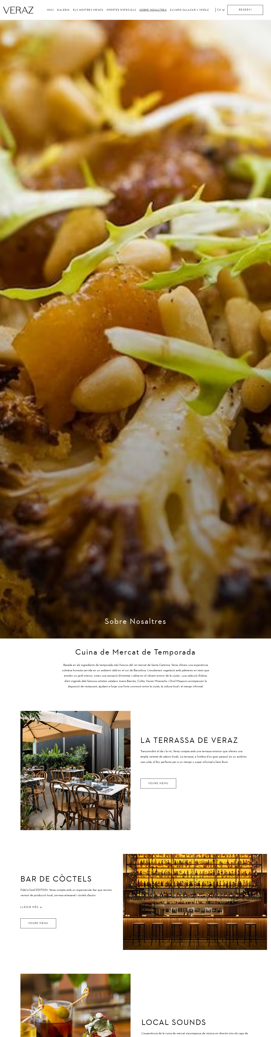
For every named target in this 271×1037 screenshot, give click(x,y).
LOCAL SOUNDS (173, 1023)
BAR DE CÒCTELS (56, 879)
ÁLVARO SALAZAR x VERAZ (189, 10)
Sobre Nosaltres (135, 622)
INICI (50, 10)
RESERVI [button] (245, 10)
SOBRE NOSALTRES (153, 10)
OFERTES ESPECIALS (121, 10)
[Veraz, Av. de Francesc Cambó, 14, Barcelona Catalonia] (18, 10)
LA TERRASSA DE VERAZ (189, 741)
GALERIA (63, 10)
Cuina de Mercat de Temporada (135, 652)
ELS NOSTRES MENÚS (88, 10)
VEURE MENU (158, 783)
